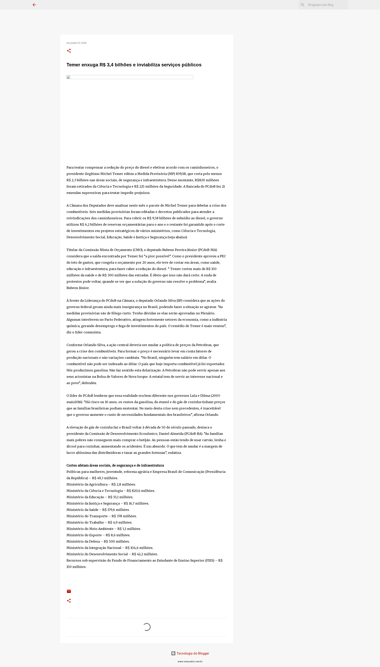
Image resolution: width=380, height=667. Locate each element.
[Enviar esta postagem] (68, 593)
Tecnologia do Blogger (192, 653)
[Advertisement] (253, 171)
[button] (68, 51)
